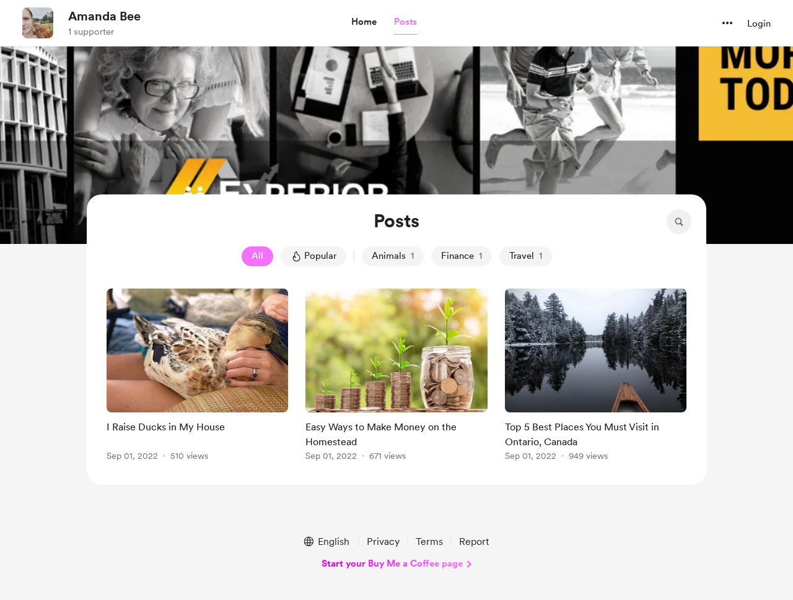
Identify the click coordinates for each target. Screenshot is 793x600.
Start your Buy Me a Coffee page (392, 563)
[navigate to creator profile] (37, 22)
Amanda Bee (104, 16)
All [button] (257, 255)
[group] (197, 377)
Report (474, 541)
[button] (364, 22)
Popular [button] (320, 255)
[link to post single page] (197, 377)
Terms (429, 541)
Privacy (383, 541)
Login (759, 23)
